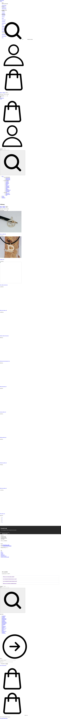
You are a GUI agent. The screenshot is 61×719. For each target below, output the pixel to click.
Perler (6, 188)
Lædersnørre (8, 191)
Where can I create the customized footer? (9, 583)
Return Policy (5, 718)
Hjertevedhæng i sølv (2, 513)
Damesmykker (4, 5)
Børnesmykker (4, 8)
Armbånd (3, 11)
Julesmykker (7, 193)
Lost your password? (3, 665)
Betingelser (3, 14)
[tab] (30, 577)
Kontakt (3, 10)
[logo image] (3, 1)
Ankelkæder (7, 187)
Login (7, 663)
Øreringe (3, 16)
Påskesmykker (8, 194)
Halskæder (7, 183)
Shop (2, 2)
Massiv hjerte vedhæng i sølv (3, 488)
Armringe (3, 13)
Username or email (3, 660)
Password (1, 661)
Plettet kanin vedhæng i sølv (3, 386)
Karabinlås (7, 186)
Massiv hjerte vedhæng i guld (3, 310)
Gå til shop (1, 718)
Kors (6, 195)
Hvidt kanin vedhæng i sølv (3, 437)
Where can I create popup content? (8, 576)
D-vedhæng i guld (2, 259)
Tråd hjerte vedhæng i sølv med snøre (4, 335)
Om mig (3, 6)
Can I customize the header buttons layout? (10, 581)
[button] (4, 533)
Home (1, 92)
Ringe (3, 18)
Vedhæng (3, 92)
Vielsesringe (7, 185)
